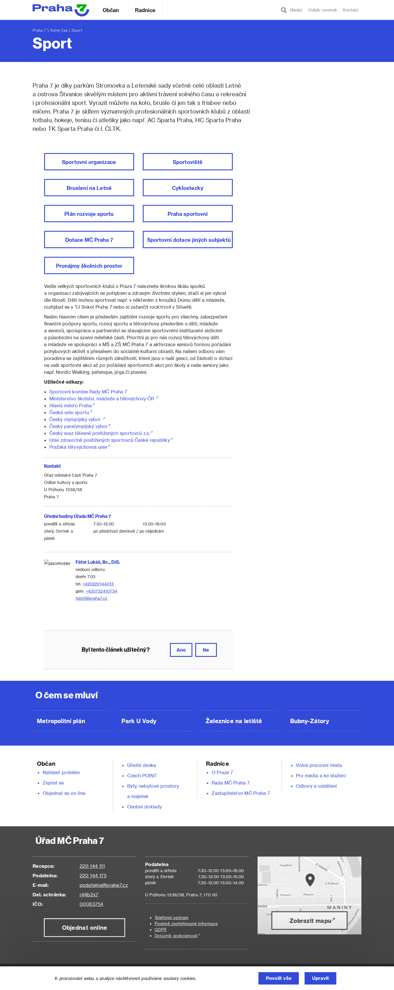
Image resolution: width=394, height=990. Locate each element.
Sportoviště (187, 162)
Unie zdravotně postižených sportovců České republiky (109, 440)
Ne (206, 650)
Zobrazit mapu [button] (310, 920)
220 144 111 (92, 866)
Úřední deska (141, 765)
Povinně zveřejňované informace (186, 923)
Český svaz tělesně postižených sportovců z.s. (99, 433)
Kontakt (351, 9)
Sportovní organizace (89, 162)
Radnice (145, 10)
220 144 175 (93, 875)
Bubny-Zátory (309, 720)
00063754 (92, 904)
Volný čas (58, 30)
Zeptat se (53, 782)
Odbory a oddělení (316, 786)
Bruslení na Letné (89, 188)
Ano (181, 650)
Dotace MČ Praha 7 (89, 240)
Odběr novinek (322, 9)
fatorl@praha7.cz (91, 598)
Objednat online (84, 927)
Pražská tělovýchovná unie (78, 447)
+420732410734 (101, 591)
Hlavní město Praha (70, 405)
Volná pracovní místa (319, 765)
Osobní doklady (144, 806)
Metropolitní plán (61, 720)
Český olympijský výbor (75, 419)
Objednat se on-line (64, 793)
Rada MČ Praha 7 (231, 782)
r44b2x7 (89, 894)
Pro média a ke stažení (321, 775)
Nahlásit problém (61, 772)
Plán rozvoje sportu (89, 214)
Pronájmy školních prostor (89, 266)
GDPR (160, 929)
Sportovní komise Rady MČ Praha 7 (88, 391)
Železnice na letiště (234, 720)
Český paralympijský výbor (78, 426)
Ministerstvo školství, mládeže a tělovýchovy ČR (102, 398)
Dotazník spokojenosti (176, 935)
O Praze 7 (222, 772)
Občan (111, 10)
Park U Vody (139, 720)
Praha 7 (39, 30)
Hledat (295, 9)
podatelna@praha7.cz (104, 885)
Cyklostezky (188, 188)
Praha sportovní (188, 214)
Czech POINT (142, 775)
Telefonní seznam (171, 917)
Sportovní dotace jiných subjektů (189, 240)
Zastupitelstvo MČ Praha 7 (241, 793)
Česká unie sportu (69, 412)
